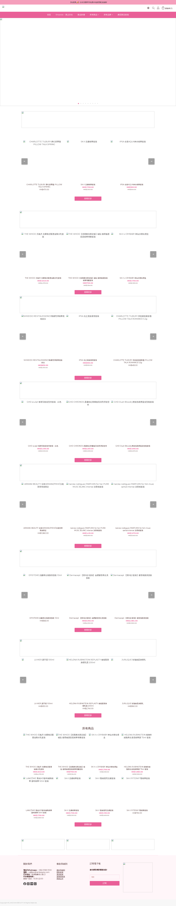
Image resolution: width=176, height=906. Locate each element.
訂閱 (105, 883)
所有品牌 (107, 15)
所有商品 (93, 15)
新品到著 (81, 15)
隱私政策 (60, 872)
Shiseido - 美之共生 (64, 15)
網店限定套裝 (123, 15)
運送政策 (60, 874)
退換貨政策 (61, 876)
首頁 (49, 15)
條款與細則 (61, 870)
